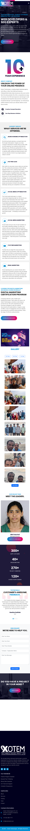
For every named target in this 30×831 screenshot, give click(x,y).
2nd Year (15, 356)
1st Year (22, 356)
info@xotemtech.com (8, 821)
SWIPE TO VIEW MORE (15, 539)
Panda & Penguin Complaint (7, 776)
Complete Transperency (6, 786)
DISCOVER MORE (7, 41)
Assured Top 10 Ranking (7, 779)
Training (3, 798)
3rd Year (8, 356)
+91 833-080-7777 (8, 817)
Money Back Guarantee (6, 781)
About (2, 794)
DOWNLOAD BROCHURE (9, 318)
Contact (3, 803)
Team (2, 801)
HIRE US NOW (15, 690)
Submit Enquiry (15, 668)
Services (3, 796)
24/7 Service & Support (6, 783)
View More (15, 485)
